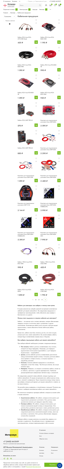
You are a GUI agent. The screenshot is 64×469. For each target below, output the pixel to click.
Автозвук (41, 9)
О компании (7, 1)
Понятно (52, 465)
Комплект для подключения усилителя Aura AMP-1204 (48, 149)
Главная (5, 13)
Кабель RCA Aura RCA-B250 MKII (24, 66)
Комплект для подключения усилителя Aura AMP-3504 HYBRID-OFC (26, 234)
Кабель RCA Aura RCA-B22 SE (48, 66)
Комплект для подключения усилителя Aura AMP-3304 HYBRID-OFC (48, 205)
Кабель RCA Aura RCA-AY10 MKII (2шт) (24, 38)
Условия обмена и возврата (46, 433)
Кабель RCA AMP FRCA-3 (25, 120)
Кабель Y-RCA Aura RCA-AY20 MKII (47, 263)
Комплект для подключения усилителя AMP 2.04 (26, 204)
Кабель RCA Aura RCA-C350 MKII (47, 290)
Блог (40, 436)
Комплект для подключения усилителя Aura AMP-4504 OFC (48, 234)
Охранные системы (9, 9)
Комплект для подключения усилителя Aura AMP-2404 (48, 121)
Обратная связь (43, 439)
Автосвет (34, 9)
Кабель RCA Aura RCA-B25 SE (26, 93)
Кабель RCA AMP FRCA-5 (25, 148)
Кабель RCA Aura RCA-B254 (24, 290)
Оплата (41, 456)
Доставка (41, 453)
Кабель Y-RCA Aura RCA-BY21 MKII (25, 263)
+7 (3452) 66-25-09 (55, 1)
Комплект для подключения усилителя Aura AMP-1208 (26, 176)
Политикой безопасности (33, 467)
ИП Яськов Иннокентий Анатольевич (18, 447)
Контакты (14, 1)
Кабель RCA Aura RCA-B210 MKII (47, 93)
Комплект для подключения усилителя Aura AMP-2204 (48, 176)
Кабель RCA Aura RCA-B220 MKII (47, 38)
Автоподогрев (24, 9)
